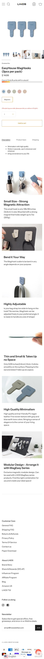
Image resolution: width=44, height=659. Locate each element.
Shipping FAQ (8, 529)
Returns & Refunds (10, 534)
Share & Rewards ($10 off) (13, 569)
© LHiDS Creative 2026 (10, 642)
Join (38, 628)
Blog (4, 582)
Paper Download (9, 551)
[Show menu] (3, 4)
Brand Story (7, 565)
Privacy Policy (8, 538)
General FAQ (7, 525)
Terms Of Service (9, 542)
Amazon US (7, 586)
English (12, 656)
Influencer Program (10, 573)
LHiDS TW (6, 590)
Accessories (6, 63)
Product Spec (21, 140)
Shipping (35, 140)
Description (6, 140)
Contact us (6, 546)
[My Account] (34, 4)
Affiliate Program (9, 577)
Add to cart (22, 123)
